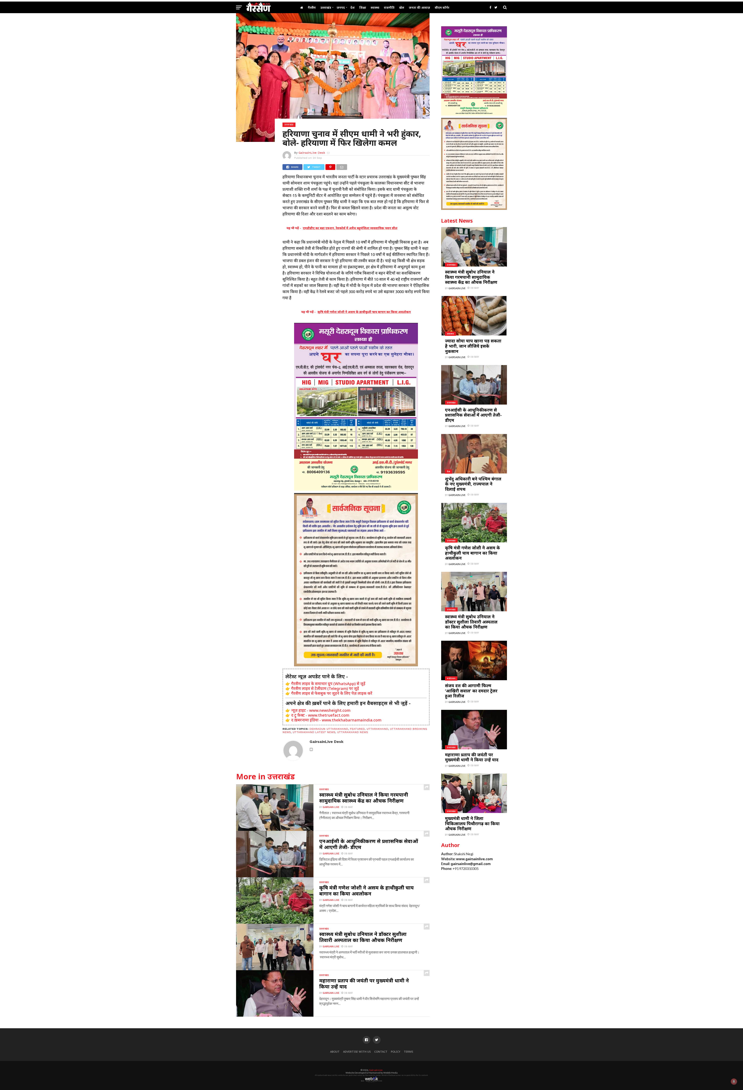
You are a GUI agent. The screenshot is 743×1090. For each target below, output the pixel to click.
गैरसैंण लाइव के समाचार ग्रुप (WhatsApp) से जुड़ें (328, 683)
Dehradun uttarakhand (328, 728)
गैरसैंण (312, 7)
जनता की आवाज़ (419, 7)
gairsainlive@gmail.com (471, 864)
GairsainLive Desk (312, 152)
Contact (380, 1051)
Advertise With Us (357, 1051)
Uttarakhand (377, 728)
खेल (401, 7)
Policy (395, 1051)
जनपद (341, 7)
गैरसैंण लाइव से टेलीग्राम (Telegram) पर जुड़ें (325, 688)
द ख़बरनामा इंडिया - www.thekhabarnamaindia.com (336, 720)
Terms (408, 1051)
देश (352, 7)
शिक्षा (362, 7)
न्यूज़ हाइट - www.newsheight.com (320, 710)
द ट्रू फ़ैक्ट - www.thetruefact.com (320, 715)
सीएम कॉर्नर (442, 7)
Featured (357, 728)
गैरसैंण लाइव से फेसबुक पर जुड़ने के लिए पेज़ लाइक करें (331, 693)
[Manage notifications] (734, 1081)
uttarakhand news (352, 732)
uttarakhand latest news (314, 732)
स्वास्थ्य (375, 7)
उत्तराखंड (325, 7)
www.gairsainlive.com (474, 859)
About (335, 1051)
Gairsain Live (331, 807)
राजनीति (389, 7)
